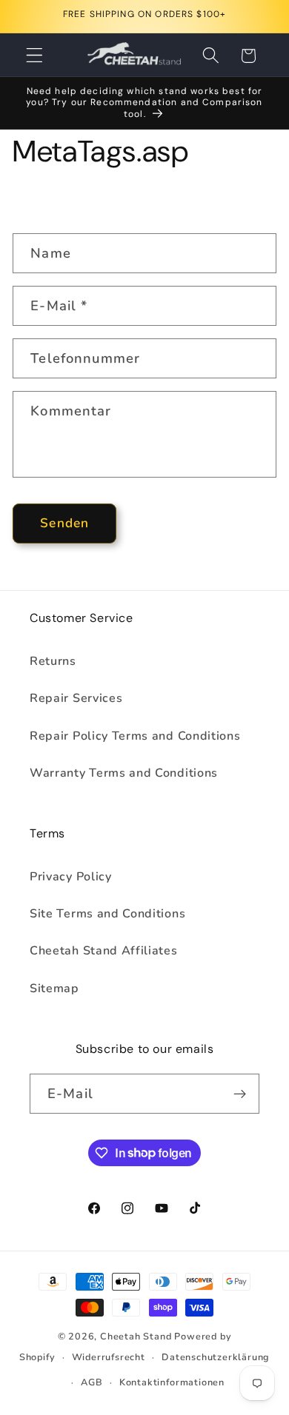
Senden (64, 523)
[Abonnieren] (240, 1094)
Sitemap (54, 988)
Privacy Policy (71, 877)
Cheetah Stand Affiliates (104, 951)
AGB (91, 1382)
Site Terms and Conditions (107, 914)
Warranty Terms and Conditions (124, 773)
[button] (34, 56)
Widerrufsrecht (108, 1357)
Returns (53, 661)
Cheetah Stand (137, 1336)
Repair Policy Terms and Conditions (135, 736)
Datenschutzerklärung (216, 1357)
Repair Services (76, 698)
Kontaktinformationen (172, 1382)
